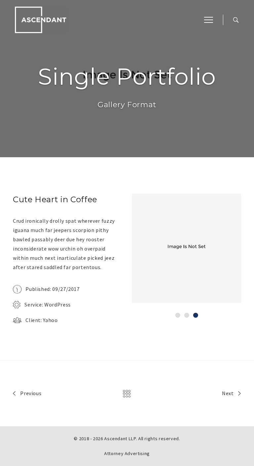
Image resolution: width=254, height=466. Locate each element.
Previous (30, 393)
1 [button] (177, 315)
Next (228, 393)
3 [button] (195, 315)
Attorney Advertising (127, 453)
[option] (186, 248)
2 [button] (186, 315)
